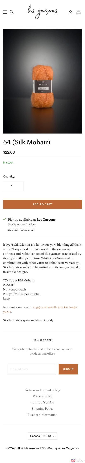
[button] (78, 461)
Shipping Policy (42, 408)
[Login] (70, 12)
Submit (68, 369)
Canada (40, 436)
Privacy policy (42, 396)
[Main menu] (5, 12)
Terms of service (42, 402)
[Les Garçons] (42, 11)
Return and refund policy (42, 390)
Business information (42, 415)
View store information (21, 230)
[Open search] (12, 12)
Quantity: (9, 176)
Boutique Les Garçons (62, 448)
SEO (45, 448)
